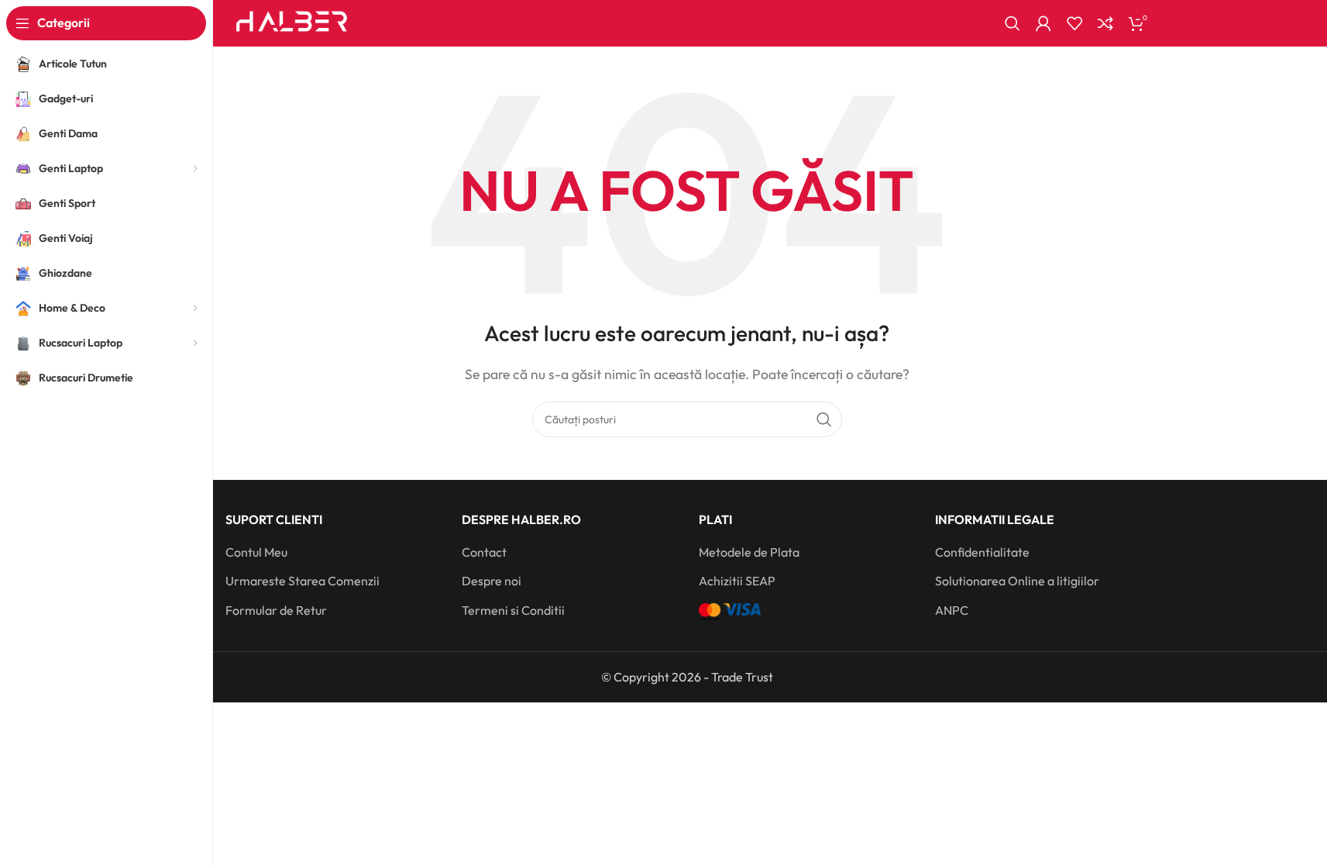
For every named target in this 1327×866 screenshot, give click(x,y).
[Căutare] (1012, 23)
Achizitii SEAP (737, 580)
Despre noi (491, 580)
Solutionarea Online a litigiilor (1017, 580)
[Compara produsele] (1105, 23)
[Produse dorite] (1074, 23)
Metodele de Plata (749, 552)
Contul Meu (256, 552)
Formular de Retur (276, 610)
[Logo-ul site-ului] (292, 21)
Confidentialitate (982, 552)
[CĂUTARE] (824, 419)
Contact (484, 552)
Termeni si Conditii (513, 610)
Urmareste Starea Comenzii (302, 580)
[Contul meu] (1043, 23)
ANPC (951, 610)
